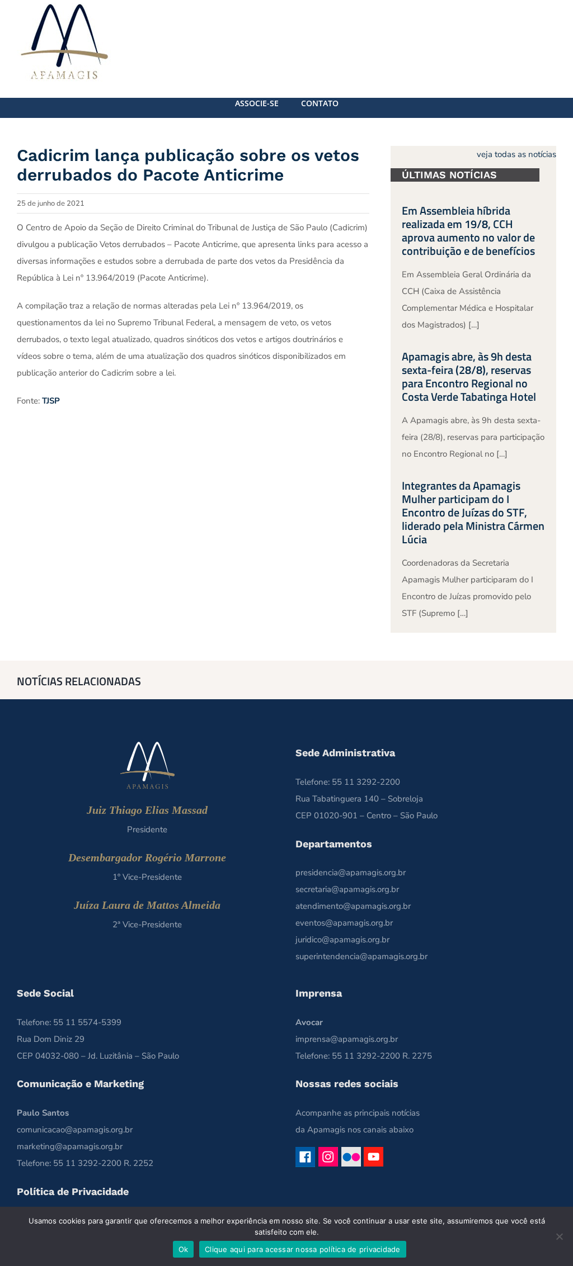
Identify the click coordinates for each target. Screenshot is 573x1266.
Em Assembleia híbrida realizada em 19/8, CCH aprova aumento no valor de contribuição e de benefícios (468, 230)
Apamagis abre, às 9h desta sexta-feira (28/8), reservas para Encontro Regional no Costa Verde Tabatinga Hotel (469, 376)
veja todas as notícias (516, 154)
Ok (184, 1249)
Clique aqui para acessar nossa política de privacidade (303, 1249)
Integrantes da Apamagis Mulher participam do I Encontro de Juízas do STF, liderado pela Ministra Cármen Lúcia (473, 512)
